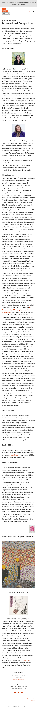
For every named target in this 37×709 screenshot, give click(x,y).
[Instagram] (18, 692)
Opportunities (31, 699)
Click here (26, 660)
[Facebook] (15, 692)
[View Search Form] (29, 11)
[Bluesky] (22, 692)
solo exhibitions (14, 455)
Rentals (33, 700)
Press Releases (31, 697)
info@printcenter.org (18, 679)
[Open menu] (33, 11)
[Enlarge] (13, 54)
